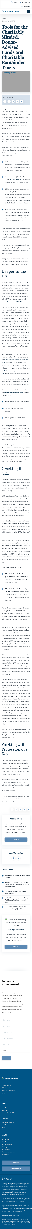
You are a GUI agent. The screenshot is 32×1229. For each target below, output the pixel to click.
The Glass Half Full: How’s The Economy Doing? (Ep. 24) (15, 908)
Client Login (27, 6)
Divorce (4, 1130)
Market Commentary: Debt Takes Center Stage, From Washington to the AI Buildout (17, 884)
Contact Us (16, 839)
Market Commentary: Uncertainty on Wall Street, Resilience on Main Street (17, 900)
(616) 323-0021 (26, 2)
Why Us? (4, 1108)
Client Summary (16, 1168)
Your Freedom (6, 1149)
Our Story (5, 1110)
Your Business (6, 1142)
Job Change (5, 1125)
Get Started (16, 946)
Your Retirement (7, 1144)
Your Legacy (5, 1147)
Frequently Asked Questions (10, 1113)
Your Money (5, 1139)
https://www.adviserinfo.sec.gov (10, 1208)
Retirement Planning (8, 1122)
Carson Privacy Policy (7, 1215)
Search (15, 2)
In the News (5, 1154)
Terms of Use (15, 1215)
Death (3, 1127)
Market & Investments (8, 1152)
